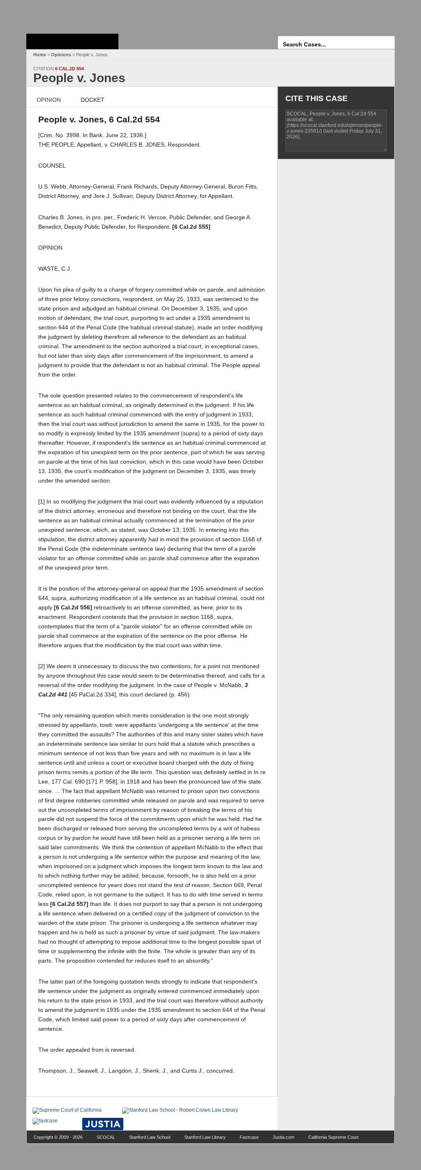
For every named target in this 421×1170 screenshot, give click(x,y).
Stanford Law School (149, 1137)
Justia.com (283, 1137)
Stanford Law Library (205, 1137)
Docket (92, 100)
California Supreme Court (333, 1137)
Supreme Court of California (72, 41)
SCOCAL (106, 1137)
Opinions (61, 54)
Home (39, 54)
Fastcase (249, 1137)
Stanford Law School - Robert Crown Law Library (71, 14)
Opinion (49, 100)
